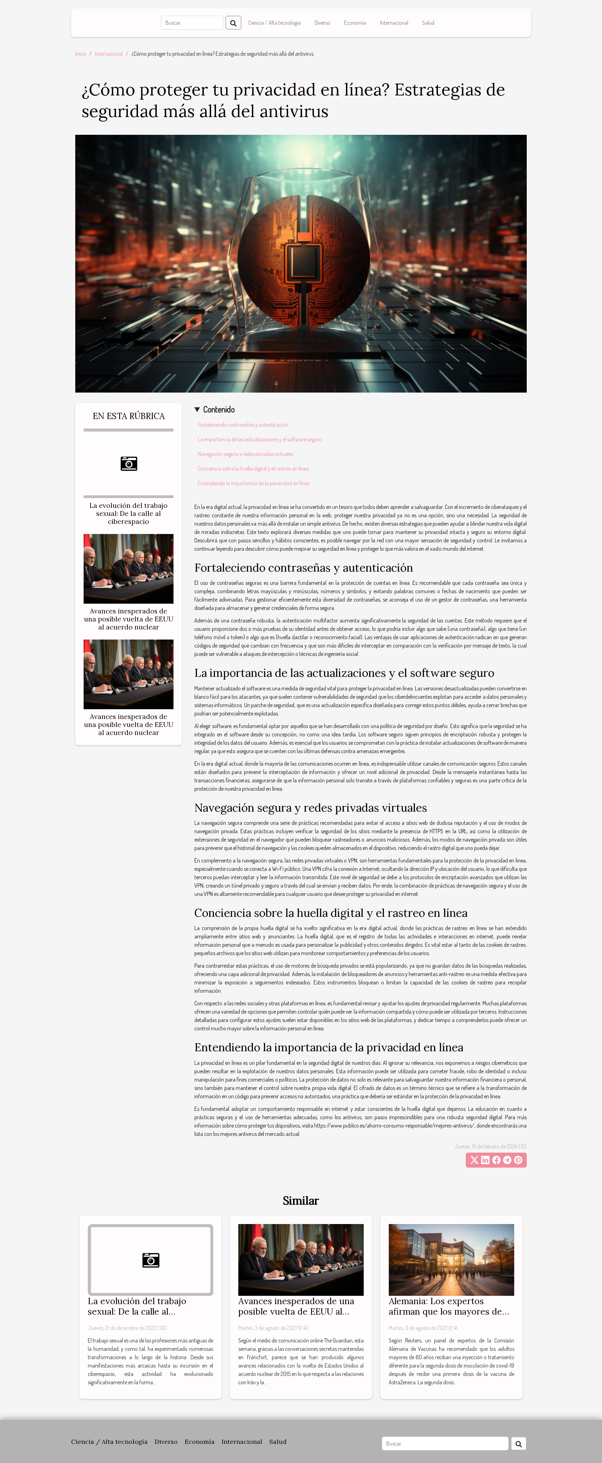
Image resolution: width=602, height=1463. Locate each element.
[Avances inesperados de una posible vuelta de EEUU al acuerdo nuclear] (128, 567)
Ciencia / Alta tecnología (274, 22)
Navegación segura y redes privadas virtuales (245, 453)
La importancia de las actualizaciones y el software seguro (260, 439)
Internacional (394, 22)
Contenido (219, 409)
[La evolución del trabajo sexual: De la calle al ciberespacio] (128, 462)
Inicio (80, 53)
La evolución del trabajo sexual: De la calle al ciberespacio (129, 513)
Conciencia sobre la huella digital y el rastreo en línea (253, 468)
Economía (355, 22)
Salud (428, 22)
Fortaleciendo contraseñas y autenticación (243, 424)
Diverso (322, 22)
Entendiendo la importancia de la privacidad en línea (254, 483)
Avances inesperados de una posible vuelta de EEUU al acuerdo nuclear (128, 619)
